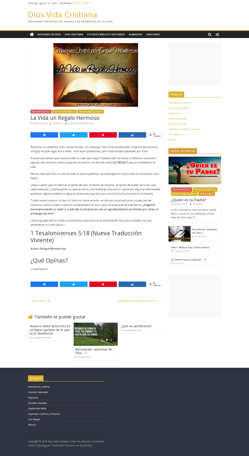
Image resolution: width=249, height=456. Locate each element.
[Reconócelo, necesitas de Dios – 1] (96, 325)
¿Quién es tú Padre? (188, 199)
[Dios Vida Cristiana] (32, 34)
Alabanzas (135, 34)
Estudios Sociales (178, 118)
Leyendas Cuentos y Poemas (185, 129)
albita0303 (58, 123)
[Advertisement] (195, 64)
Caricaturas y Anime (179, 102)
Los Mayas (175, 134)
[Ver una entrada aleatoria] (217, 34)
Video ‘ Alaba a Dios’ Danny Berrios (190, 247)
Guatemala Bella (178, 123)
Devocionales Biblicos (64, 111)
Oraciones (153, 34)
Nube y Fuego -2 (81, 3)
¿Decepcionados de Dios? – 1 (140, 301)
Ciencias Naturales (179, 108)
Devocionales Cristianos (90, 111)
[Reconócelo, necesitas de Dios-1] (180, 227)
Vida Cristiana (74, 34)
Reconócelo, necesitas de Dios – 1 (93, 351)
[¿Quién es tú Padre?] (195, 158)
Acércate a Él (39, 301)
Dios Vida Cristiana (62, 14)
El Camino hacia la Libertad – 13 (188, 259)
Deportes (174, 113)
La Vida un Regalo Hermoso (81, 123)
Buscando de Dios (49, 34)
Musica (172, 139)
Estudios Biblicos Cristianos (106, 34)
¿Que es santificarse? (136, 326)
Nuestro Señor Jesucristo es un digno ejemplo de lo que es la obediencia (50, 329)
